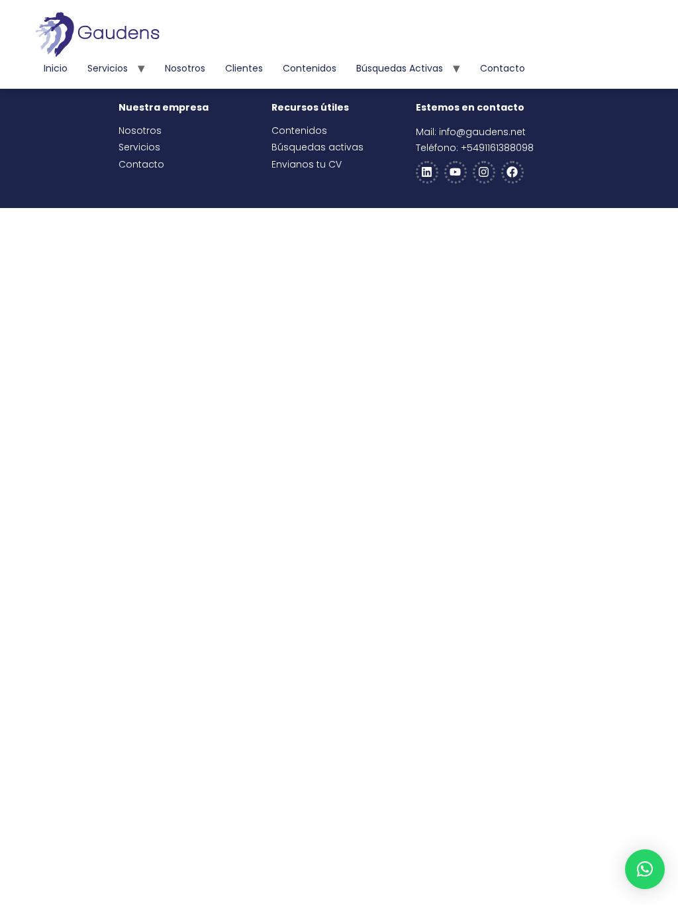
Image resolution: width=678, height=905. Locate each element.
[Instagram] (484, 172)
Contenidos (309, 68)
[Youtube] (455, 172)
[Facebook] (512, 172)
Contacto (502, 68)
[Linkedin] (427, 172)
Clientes (244, 68)
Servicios (107, 68)
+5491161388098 (497, 147)
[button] (645, 869)
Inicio (56, 68)
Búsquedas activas (399, 68)
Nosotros (185, 68)
